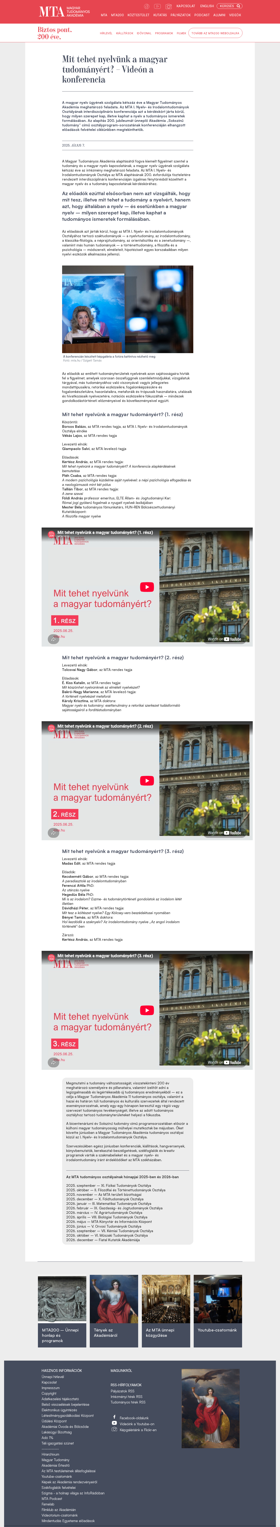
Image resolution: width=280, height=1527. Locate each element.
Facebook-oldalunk (134, 1418)
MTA (104, 15)
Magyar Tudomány (55, 1460)
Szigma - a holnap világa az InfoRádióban (73, 1493)
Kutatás (160, 15)
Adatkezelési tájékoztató (60, 1399)
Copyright (49, 1393)
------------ (50, 1449)
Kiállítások (124, 33)
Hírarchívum (50, 1454)
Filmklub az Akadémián (59, 1510)
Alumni (219, 15)
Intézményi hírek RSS (126, 1396)
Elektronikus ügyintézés (59, 1410)
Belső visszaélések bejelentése (65, 1404)
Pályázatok (181, 15)
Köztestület (138, 15)
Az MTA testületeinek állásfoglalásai (69, 1471)
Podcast (202, 15)
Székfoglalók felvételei (59, 1487)
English (207, 6)
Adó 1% (47, 1437)
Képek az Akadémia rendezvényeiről (69, 1482)
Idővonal (144, 33)
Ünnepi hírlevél (53, 1377)
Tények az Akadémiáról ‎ (105, 1332)
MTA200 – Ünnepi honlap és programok (60, 1335)
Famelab (48, 1504)
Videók (235, 15)
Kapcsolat (185, 6)
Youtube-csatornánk (57, 1476)
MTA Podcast (52, 1498)
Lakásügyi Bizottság (57, 1432)
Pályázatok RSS (122, 1391)
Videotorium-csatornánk (60, 1515)
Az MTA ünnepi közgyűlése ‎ (160, 1332)
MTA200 (117, 15)
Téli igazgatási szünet (58, 1443)
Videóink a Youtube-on (137, 1424)
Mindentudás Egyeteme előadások (68, 1521)
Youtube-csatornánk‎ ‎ (217, 1329)
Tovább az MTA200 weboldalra (215, 33)
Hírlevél (106, 33)
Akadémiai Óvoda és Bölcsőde (65, 1426)
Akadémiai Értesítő (56, 1465)
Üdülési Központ (54, 1421)
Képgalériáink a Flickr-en (138, 1430)
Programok (164, 33)
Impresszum (51, 1388)
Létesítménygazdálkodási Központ (68, 1415)
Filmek (181, 33)
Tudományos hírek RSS (128, 1402)
